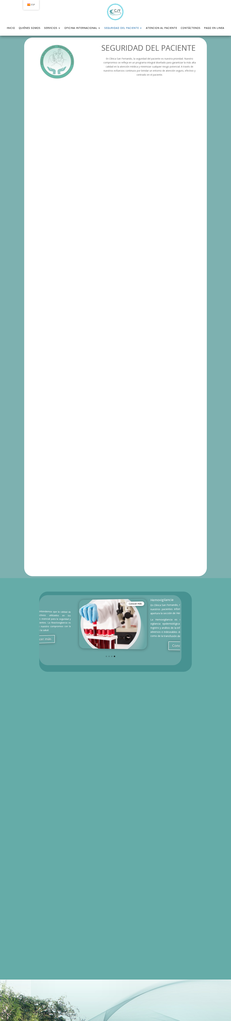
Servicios (50, 27)
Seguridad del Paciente (121, 27)
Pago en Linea (214, 27)
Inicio (11, 27)
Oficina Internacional (80, 27)
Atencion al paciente (161, 27)
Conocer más (98, 603)
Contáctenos (190, 27)
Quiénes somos (29, 27)
